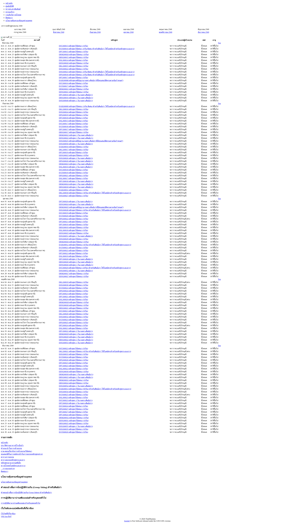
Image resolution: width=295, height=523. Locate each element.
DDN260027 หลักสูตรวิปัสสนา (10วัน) (73, 276)
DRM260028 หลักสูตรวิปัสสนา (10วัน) (74, 302)
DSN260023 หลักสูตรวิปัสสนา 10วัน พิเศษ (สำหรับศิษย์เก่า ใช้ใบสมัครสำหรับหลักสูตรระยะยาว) (96, 72)
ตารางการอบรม (7, 457)
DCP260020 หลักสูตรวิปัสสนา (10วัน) (73, 216)
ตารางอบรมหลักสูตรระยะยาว (13, 460)
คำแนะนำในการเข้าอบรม (11, 448)
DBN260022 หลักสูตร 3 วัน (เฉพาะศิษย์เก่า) (76, 340)
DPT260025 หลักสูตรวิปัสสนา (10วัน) (73, 363)
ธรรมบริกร (10, 12)
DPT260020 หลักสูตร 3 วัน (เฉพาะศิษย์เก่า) (76, 201)
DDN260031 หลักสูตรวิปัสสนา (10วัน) (73, 421)
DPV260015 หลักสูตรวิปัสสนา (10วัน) (73, 52)
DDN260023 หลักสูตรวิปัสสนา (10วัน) (73, 155)
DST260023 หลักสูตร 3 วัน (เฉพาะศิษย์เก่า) (76, 400)
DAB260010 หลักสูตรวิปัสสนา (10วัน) (73, 147)
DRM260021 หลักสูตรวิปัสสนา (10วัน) (74, 89)
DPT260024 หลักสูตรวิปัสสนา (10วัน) (73, 325)
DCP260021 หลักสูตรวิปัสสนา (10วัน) (73, 248)
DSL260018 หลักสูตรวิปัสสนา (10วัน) (73, 230)
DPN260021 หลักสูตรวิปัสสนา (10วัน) (73, 176)
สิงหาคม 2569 (58, 32)
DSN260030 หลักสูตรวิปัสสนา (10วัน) (73, 285)
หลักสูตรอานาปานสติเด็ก (11, 463)
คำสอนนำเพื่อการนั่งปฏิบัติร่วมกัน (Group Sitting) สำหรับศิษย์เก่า (26, 492)
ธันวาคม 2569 (203, 32)
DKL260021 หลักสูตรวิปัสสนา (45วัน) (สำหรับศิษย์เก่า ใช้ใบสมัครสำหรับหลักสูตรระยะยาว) (95, 351)
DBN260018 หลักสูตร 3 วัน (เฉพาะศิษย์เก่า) (76, 187)
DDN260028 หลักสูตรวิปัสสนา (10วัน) (73, 305)
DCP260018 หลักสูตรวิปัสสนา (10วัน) (73, 127)
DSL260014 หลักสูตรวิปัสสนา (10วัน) (73, 60)
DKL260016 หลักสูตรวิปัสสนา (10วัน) (73, 109)
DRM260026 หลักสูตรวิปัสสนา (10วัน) (74, 242)
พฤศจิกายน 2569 (165, 32)
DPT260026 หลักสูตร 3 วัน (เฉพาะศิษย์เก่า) (76, 403)
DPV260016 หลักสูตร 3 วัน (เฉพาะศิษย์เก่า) (76, 95)
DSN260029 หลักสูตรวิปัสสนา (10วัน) (73, 239)
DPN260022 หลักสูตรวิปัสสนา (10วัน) (73, 219)
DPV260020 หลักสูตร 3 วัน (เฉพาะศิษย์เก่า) (76, 259)
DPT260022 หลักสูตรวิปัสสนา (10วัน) (73, 253)
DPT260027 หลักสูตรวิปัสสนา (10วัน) (73, 412)
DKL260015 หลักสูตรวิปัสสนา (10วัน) (73, 66)
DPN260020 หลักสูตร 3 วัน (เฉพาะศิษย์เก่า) (76, 161)
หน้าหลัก (9, 3)
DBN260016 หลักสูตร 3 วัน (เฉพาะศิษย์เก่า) (76, 98)
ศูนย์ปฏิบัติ (10, 6)
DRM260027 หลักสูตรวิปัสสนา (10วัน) (74, 274)
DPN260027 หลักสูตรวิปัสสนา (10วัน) (73, 409)
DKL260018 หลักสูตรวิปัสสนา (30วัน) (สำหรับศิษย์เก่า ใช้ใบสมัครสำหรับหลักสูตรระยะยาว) (95, 193)
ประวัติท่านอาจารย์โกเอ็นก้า (12, 445)
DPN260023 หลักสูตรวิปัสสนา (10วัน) (73, 250)
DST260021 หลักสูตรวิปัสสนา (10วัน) (73, 311)
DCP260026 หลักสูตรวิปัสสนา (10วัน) (73, 432)
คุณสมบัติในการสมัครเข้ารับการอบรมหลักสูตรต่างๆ (22, 454)
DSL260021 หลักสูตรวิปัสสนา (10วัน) (73, 328)
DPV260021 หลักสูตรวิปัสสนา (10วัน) (73, 297)
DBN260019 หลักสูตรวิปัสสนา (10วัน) (73, 227)
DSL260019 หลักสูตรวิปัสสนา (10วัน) (73, 256)
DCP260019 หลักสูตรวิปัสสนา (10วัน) (73, 173)
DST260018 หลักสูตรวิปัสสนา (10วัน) (73, 170)
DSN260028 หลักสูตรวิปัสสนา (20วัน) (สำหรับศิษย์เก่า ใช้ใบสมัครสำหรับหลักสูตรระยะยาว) (95, 210)
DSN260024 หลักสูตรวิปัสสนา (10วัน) (73, 112)
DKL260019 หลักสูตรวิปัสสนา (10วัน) (73, 282)
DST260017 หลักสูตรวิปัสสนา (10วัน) (73, 124)
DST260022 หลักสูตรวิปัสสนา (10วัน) (73, 348)
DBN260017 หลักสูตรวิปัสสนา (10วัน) (73, 132)
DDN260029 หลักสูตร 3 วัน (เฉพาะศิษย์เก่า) (76, 337)
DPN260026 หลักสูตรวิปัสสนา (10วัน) (73, 360)
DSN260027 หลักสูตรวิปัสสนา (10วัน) (73, 196)
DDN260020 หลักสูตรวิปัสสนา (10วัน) (73, 63)
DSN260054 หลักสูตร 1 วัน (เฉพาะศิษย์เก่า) (76, 386)
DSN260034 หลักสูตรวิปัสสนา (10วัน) (73, 392)
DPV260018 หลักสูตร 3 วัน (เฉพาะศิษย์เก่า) (76, 181)
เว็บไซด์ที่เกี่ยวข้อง (8, 514)
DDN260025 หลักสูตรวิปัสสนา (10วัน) (73, 233)
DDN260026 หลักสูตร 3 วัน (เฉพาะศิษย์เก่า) (76, 265)
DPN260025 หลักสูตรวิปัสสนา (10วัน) (73, 323)
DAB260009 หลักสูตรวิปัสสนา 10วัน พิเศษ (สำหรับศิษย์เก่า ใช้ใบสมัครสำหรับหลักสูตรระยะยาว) (97, 106)
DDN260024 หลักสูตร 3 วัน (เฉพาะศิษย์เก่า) (76, 204)
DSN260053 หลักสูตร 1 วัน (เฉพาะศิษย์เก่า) (76, 343)
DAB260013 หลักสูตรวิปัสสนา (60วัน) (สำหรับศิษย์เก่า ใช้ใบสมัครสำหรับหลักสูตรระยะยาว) (95, 389)
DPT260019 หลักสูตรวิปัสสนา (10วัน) (73, 152)
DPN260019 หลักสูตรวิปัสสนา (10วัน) (73, 115)
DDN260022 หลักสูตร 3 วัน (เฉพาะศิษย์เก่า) (76, 138)
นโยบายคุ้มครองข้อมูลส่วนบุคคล (19, 21)
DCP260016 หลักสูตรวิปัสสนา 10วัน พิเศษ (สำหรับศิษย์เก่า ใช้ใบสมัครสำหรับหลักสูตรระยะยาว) (96, 49)
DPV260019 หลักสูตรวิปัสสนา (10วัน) (73, 225)
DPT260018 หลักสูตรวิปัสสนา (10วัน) (73, 118)
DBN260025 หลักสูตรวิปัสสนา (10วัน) (73, 423)
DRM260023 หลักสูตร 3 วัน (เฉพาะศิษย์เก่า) (76, 164)
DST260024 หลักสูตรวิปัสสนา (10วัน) (73, 406)
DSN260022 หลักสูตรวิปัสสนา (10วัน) (73, 69)
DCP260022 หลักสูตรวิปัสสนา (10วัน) (73, 288)
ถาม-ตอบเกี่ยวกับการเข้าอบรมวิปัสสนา (16, 451)
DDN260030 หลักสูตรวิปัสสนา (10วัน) (73, 372)
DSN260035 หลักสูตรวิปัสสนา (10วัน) (73, 429)
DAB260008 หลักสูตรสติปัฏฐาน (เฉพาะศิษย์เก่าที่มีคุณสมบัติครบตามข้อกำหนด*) (91, 80)
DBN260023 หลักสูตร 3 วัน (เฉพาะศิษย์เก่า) (76, 377)
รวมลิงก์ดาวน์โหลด (13, 15)
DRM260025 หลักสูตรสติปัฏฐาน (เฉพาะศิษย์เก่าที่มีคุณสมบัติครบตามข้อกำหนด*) (91, 207)
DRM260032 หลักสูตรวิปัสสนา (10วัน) (74, 418)
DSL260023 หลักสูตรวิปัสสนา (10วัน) (73, 397)
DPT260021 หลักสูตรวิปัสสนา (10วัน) (73, 222)
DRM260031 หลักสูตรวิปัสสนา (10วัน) (74, 380)
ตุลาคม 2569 (129, 32)
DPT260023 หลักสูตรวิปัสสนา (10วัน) (73, 294)
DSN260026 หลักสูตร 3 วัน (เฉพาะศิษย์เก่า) (76, 158)
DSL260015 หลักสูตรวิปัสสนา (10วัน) (73, 121)
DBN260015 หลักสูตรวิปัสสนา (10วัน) (73, 57)
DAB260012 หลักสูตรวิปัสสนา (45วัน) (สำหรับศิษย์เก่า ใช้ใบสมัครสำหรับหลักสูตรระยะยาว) (95, 245)
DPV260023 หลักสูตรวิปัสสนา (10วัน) (73, 366)
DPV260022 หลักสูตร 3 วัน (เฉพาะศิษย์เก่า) (76, 331)
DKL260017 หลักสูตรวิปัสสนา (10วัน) (73, 150)
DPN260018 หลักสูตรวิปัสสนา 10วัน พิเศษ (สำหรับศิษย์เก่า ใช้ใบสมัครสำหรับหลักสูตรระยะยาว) (96, 75)
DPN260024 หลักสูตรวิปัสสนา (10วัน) (73, 291)
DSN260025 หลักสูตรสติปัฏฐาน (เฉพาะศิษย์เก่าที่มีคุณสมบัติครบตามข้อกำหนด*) (91, 141)
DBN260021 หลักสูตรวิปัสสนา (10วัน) (73, 308)
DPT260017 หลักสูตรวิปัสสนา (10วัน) (73, 78)
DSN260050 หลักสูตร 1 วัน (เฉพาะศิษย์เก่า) (76, 144)
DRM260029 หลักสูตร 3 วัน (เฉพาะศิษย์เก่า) (76, 334)
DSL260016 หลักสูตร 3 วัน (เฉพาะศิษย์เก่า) (76, 167)
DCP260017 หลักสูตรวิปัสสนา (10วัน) (73, 86)
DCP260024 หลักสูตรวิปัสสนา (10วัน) (73, 357)
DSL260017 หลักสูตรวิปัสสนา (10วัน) (73, 178)
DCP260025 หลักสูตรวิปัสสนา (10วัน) (73, 395)
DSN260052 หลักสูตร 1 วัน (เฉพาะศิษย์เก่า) (76, 271)
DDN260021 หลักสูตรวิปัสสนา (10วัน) (73, 92)
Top (219, 43)
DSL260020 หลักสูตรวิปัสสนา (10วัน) (73, 299)
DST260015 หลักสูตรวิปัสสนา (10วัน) (73, 46)
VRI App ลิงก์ (6, 516)
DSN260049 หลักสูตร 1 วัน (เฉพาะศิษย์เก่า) (76, 101)
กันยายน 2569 (95, 32)
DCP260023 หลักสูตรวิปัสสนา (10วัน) (73, 320)
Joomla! (127, 521)
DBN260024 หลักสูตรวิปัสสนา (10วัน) (73, 383)
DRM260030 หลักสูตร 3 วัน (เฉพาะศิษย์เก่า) (76, 374)
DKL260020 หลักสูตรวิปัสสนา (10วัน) (73, 314)
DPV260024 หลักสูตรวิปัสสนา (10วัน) (73, 415)
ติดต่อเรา (9, 18)
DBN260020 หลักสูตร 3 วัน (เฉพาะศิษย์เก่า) (76, 262)
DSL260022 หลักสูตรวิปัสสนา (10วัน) (73, 369)
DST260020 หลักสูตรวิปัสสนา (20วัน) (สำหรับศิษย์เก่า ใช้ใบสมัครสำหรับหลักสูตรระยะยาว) (95, 268)
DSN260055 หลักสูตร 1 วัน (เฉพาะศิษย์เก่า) (76, 426)
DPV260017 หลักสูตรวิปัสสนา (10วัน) (73, 129)
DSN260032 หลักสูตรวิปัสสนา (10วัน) (73, 317)
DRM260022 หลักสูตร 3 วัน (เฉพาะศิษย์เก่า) (76, 135)
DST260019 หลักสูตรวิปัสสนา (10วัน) (73, 213)
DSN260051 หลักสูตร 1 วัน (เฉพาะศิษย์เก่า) (76, 236)
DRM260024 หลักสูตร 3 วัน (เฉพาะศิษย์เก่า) (76, 184)
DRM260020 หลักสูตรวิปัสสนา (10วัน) (74, 54)
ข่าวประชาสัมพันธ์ (13, 9)
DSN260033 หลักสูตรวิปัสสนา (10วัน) (73, 354)
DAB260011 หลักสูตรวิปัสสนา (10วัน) (73, 190)
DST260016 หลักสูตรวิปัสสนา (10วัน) (73, 83)
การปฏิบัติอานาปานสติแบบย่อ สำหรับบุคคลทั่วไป (20, 503)
